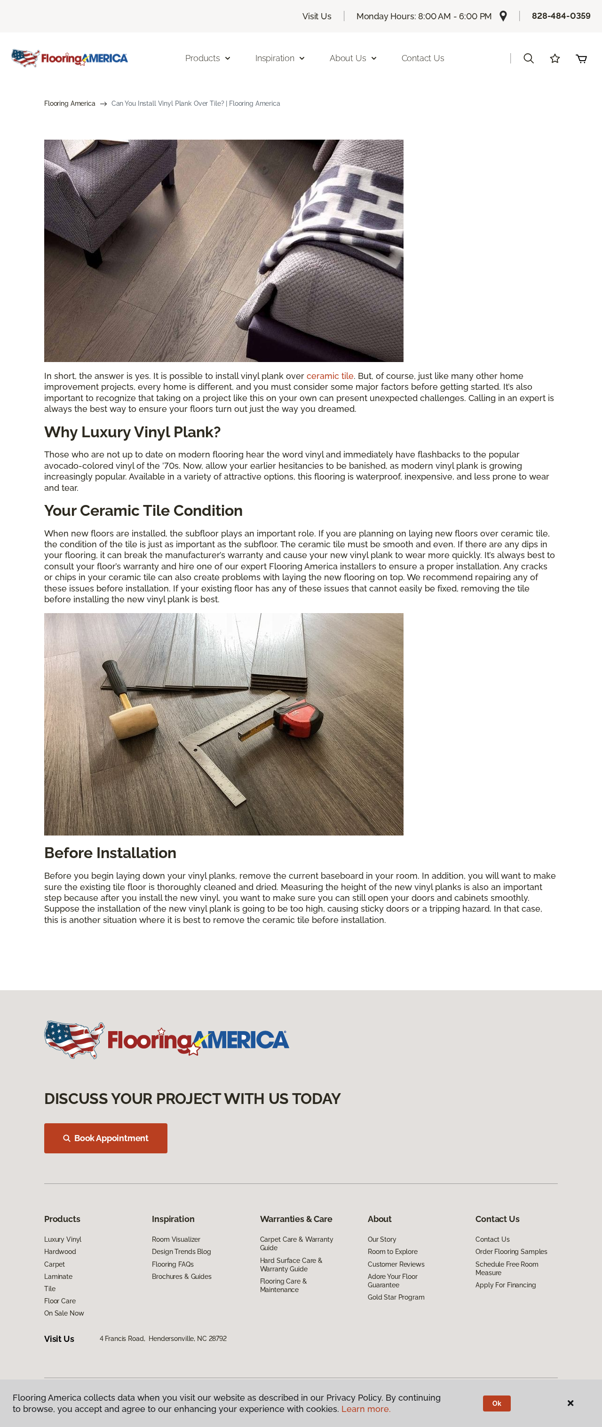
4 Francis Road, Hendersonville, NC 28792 (163, 1338)
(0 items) (581, 58)
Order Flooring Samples (511, 1251)
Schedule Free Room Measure (506, 1269)
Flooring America (69, 103)
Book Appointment (111, 1138)
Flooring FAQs (172, 1264)
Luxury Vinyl (62, 1239)
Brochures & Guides (181, 1276)
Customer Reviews (396, 1264)
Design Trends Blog (181, 1251)
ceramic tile (330, 376)
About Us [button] (348, 58)
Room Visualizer (176, 1239)
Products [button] (202, 58)
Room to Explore (393, 1251)
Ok (496, 1403)
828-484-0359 (561, 16)
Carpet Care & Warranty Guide (296, 1244)
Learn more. (366, 1409)
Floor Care (60, 1301)
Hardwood (60, 1251)
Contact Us (423, 58)
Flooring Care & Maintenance (283, 1285)
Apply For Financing (505, 1285)
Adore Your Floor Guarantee (393, 1281)
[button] (528, 58)
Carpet (54, 1264)
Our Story (382, 1239)
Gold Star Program (396, 1297)
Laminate (58, 1276)
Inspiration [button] (274, 58)
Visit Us (317, 16)
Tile (49, 1289)
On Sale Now (64, 1313)
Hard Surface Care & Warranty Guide (291, 1265)
